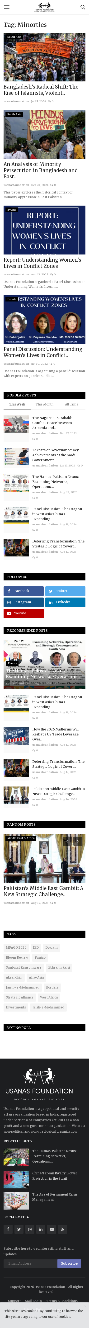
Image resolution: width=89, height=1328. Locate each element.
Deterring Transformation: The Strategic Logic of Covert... (58, 543)
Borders (52, 987)
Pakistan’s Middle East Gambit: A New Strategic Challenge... (58, 791)
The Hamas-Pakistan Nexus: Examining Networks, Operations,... (55, 482)
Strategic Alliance (19, 997)
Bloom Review (17, 958)
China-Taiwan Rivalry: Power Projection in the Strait (54, 1176)
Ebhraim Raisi (59, 967)
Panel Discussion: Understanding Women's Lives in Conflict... (43, 352)
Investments (16, 1007)
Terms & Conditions (62, 1301)
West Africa (49, 997)
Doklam (51, 948)
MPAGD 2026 (16, 948)
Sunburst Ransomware (24, 967)
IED (36, 948)
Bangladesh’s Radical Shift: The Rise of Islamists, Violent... (41, 90)
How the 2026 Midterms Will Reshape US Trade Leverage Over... (55, 734)
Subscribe (69, 1263)
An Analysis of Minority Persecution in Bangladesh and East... (41, 170)
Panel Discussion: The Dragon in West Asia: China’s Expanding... (57, 514)
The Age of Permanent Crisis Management (55, 1197)
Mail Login (33, 1301)
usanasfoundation (16, 101)
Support (14, 1301)
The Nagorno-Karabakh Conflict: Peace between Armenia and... (52, 423)
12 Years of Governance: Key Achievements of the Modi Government (55, 455)
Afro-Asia (36, 977)
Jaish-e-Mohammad (48, 1007)
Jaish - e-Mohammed (22, 987)
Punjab (40, 958)
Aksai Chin (14, 977)
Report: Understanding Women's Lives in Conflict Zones (42, 263)
